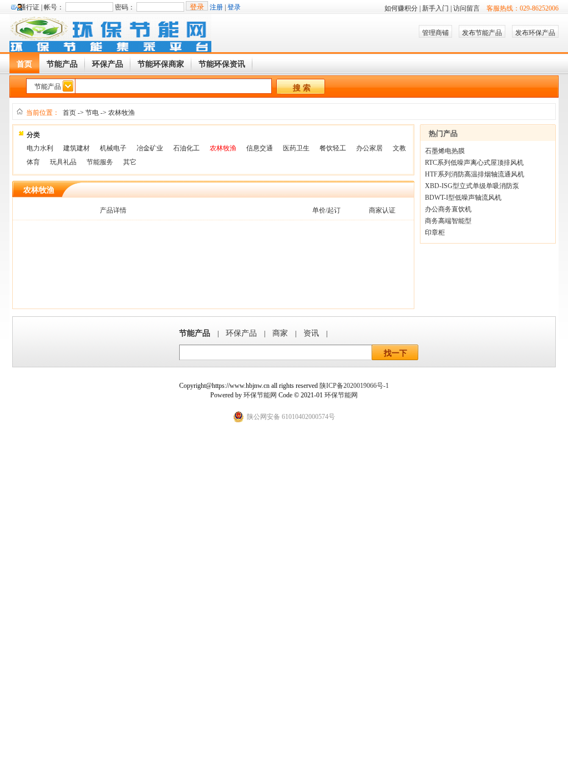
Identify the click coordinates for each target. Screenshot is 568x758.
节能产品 (62, 64)
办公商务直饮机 (448, 209)
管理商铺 (435, 33)
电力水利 (40, 148)
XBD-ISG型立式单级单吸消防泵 (472, 186)
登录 (234, 7)
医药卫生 (296, 148)
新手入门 (435, 8)
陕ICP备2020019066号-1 (354, 386)
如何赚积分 (401, 8)
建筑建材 (76, 148)
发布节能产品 (482, 33)
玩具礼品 (63, 162)
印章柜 (435, 232)
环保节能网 (261, 395)
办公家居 (369, 148)
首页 (24, 64)
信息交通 (259, 148)
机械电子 (113, 148)
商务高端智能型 (448, 221)
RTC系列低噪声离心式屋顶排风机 (474, 162)
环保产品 (107, 64)
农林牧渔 (121, 113)
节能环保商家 (161, 64)
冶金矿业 (149, 148)
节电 (92, 113)
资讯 (311, 333)
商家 (280, 333)
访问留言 (466, 8)
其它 (129, 162)
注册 (216, 7)
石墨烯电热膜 (445, 151)
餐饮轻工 (333, 148)
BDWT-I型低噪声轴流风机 (463, 197)
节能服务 (100, 162)
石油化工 (186, 148)
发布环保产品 (535, 33)
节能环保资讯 (222, 64)
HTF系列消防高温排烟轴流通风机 (474, 174)
